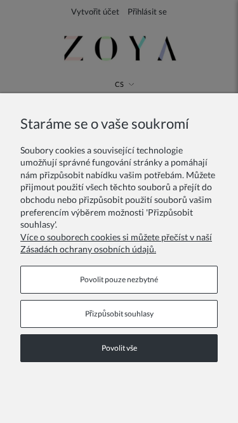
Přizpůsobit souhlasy (119, 313)
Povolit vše (119, 348)
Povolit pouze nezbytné (119, 279)
